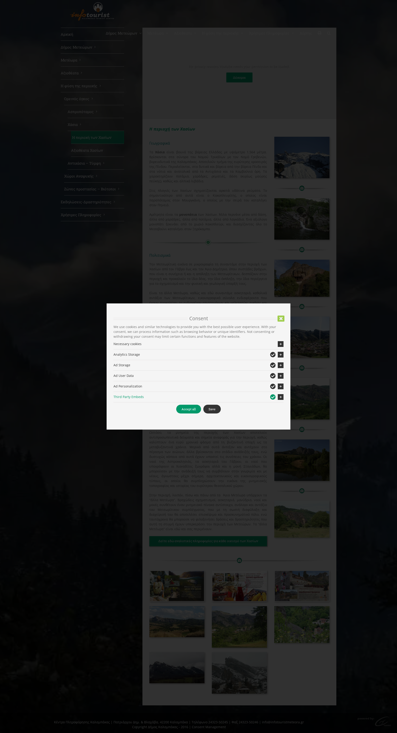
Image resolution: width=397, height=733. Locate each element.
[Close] (281, 318)
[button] (198, 344)
